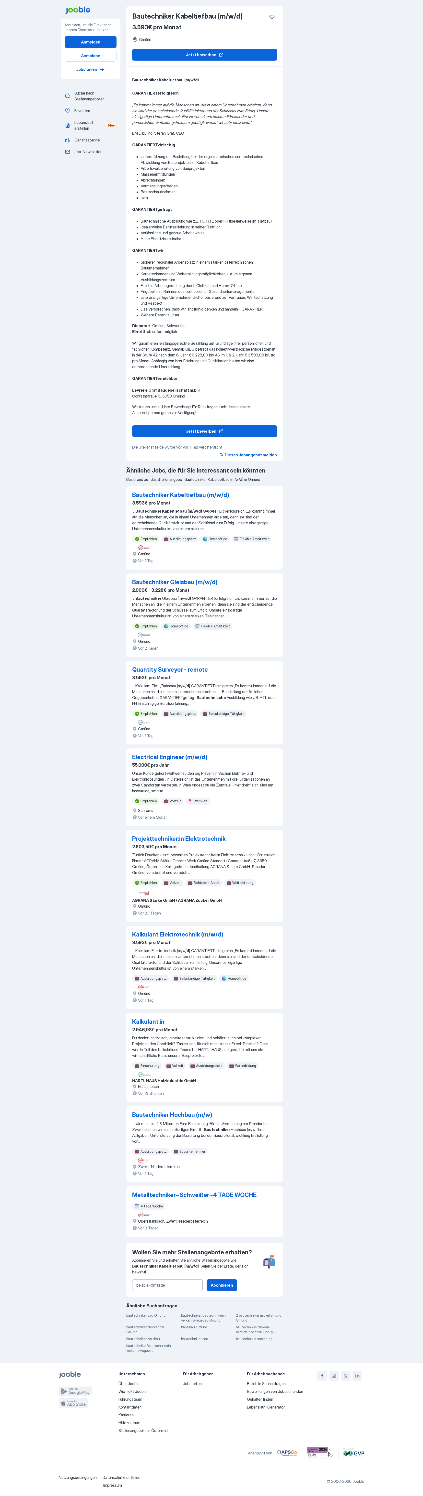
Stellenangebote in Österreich (143, 1430)
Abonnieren (222, 1285)
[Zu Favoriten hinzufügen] (272, 17)
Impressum (112, 1485)
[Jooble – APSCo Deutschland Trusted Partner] (287, 1453)
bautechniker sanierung (254, 1339)
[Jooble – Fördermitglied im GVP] (353, 1453)
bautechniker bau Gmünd (145, 1315)
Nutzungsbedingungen (78, 1477)
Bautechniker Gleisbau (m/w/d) (175, 582)
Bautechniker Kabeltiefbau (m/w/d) (180, 494)
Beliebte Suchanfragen (266, 1383)
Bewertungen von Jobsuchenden (275, 1391)
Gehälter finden (260, 1399)
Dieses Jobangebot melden (251, 454)
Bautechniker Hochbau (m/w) (172, 1114)
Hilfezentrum (129, 1422)
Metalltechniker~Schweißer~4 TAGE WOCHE (194, 1194)
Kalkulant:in (148, 1021)
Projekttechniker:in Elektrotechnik (179, 838)
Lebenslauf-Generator (266, 1407)
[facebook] (322, 1376)
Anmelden (90, 42)
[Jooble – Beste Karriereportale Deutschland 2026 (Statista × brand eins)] (320, 1453)
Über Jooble (129, 1383)
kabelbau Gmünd (194, 1327)
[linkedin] (357, 1376)
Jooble (358, 1481)
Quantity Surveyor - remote (170, 669)
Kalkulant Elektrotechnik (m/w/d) (177, 934)
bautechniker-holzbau (143, 1339)
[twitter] (346, 1376)
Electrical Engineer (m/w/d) (169, 757)
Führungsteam (130, 1399)
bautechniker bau (194, 1339)
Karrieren (126, 1414)
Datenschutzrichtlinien (121, 1477)
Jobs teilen (86, 69)
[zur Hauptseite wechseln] (92, 10)
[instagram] (334, 1376)
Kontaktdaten (129, 1407)
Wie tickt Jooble (132, 1391)
